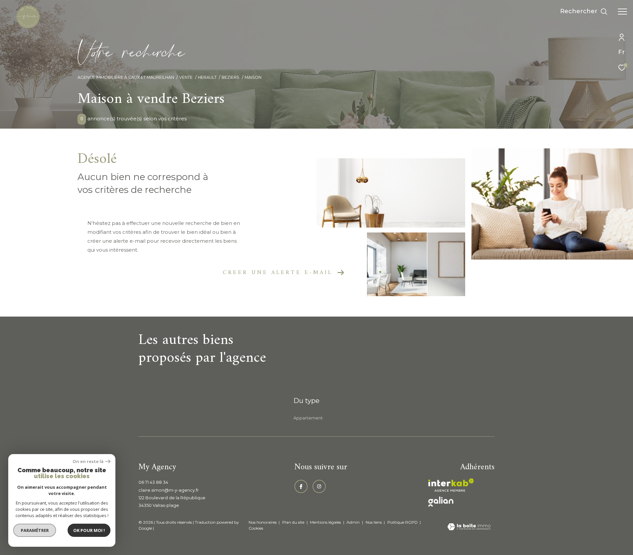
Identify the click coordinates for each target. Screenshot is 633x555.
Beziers (230, 77)
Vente (186, 77)
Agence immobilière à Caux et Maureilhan (125, 77)
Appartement (308, 417)
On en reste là (88, 461)
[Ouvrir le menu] (622, 11)
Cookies (256, 528)
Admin (354, 522)
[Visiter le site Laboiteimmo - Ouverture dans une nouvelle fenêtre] (469, 527)
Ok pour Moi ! (89, 530)
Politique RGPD (402, 522)
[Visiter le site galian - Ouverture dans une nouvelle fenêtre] (440, 502)
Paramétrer (35, 530)
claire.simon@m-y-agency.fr (168, 490)
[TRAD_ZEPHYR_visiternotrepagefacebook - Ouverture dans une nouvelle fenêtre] (301, 486)
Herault (207, 77)
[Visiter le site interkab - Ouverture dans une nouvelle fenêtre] (451, 485)
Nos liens (374, 522)
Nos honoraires (263, 522)
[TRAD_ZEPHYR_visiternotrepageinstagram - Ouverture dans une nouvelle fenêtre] (319, 486)
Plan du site (293, 522)
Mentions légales (326, 522)
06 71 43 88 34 (153, 482)
